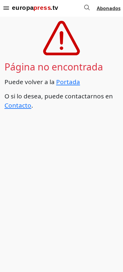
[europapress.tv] (35, 8)
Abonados (109, 8)
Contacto (17, 105)
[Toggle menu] (6, 8)
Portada (68, 82)
